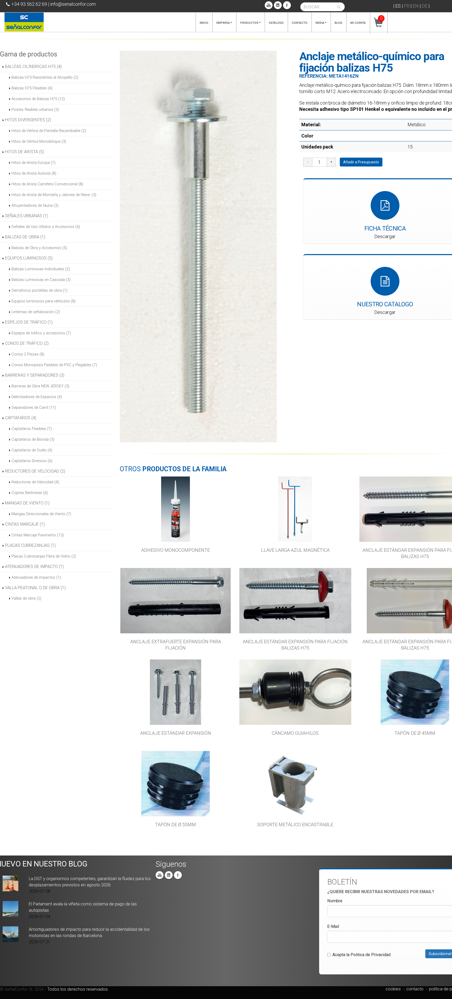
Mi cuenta (358, 23)
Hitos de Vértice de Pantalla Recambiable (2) (49, 130)
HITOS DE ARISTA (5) (24, 151)
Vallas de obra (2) (26, 598)
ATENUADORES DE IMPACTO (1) (34, 566)
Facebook (287, 5)
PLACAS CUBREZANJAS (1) (30, 545)
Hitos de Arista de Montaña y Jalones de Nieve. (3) (54, 194)
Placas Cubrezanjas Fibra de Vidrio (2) (44, 556)
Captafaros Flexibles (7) (32, 428)
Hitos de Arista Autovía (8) (34, 173)
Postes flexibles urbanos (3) (35, 109)
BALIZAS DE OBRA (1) (25, 236)
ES (398, 6)
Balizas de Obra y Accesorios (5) (39, 247)
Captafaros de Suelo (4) (32, 450)
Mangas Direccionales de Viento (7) (41, 514)
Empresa (223, 23)
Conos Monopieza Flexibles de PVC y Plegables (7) (54, 365)
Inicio (204, 23)
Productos (249, 23)
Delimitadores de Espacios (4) (37, 396)
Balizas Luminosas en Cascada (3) (41, 279)
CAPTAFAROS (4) (20, 417)
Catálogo (276, 23)
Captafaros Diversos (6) (32, 460)
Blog (338, 23)
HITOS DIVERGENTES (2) (28, 119)
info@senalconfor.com (73, 4)
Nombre (334, 900)
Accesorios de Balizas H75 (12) (38, 98)
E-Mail (333, 926)
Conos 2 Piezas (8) (28, 354)
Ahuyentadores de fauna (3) (35, 205)
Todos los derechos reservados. (78, 989)
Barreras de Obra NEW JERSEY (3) (40, 386)
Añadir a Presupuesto (361, 162)
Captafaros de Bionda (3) (33, 439)
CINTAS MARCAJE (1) (25, 524)
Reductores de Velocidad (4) (35, 482)
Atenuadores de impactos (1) (36, 577)
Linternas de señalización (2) (36, 311)
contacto (414, 988)
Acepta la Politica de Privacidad (361, 954)
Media (319, 23)
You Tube (269, 5)
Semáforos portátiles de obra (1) (39, 290)
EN (416, 6)
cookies (393, 988)
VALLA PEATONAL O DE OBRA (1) (35, 587)
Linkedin (278, 5)
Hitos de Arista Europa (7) (33, 162)
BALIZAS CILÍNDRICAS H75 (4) (33, 66)
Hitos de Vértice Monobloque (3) (39, 141)
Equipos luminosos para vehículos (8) (44, 301)
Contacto (299, 23)
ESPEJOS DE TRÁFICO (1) (29, 322)
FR (406, 6)
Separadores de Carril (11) (34, 407)
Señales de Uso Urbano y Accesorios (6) (46, 226)
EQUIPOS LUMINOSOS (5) (29, 258)
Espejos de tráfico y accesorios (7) (41, 333)
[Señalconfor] (24, 21)
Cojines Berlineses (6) (30, 492)
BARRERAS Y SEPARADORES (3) (34, 375)
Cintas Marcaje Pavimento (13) (38, 535)
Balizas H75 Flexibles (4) (32, 88)
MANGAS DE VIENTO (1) (27, 503)
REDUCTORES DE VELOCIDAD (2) (35, 471)
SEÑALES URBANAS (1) (26, 215)
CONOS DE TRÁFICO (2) (27, 343)
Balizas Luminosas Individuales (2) (41, 269)
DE (424, 6)
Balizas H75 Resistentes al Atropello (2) (45, 77)
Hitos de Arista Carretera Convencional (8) (47, 184)
